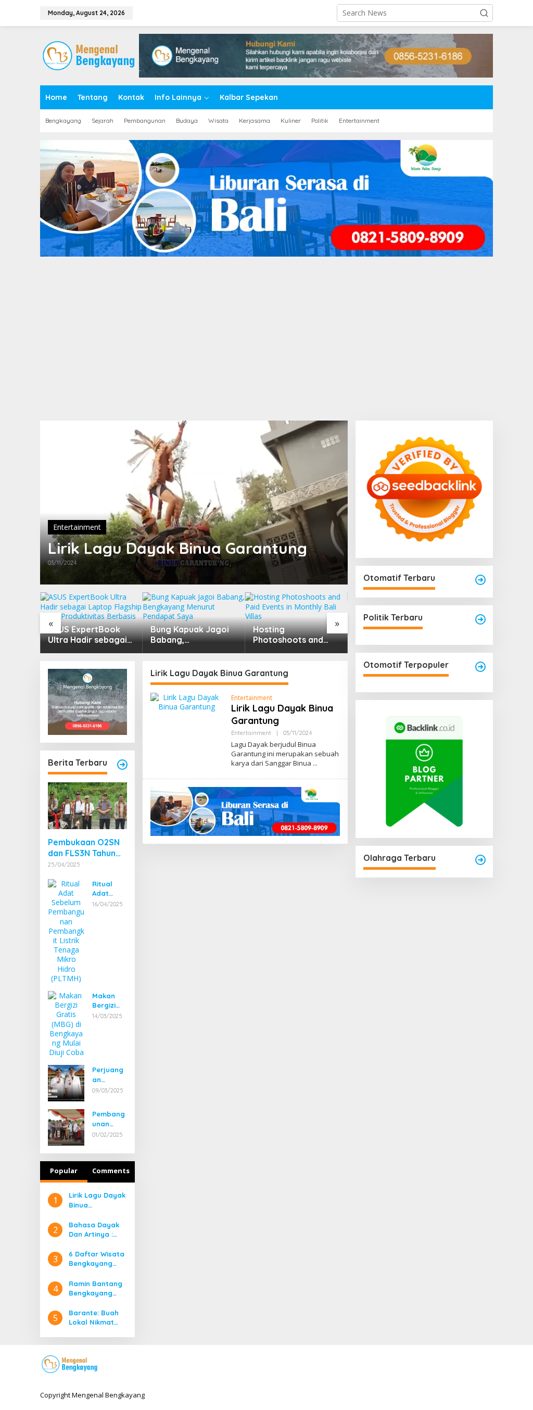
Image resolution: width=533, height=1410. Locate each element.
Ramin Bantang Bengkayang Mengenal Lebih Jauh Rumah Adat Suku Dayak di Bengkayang (96, 1288)
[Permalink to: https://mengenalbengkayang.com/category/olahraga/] (480, 860)
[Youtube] (470, 1364)
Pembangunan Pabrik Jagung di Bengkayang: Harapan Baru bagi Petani (109, 1119)
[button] (484, 13)
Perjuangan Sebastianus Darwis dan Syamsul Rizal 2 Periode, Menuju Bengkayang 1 (107, 1074)
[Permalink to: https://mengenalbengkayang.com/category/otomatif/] (480, 580)
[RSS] (486, 1364)
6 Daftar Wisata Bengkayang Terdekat (96, 1259)
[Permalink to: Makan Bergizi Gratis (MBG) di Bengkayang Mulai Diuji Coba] (66, 1023)
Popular (64, 1170)
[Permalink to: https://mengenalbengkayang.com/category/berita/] (122, 764)
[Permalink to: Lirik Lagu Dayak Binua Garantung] (194, 503)
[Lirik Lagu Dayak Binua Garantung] (315, 763)
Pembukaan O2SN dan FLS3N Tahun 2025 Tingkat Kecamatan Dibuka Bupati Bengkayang (86, 848)
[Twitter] (438, 1364)
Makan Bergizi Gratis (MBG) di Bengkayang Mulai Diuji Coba (109, 1001)
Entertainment (77, 527)
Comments (111, 1170)
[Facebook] (421, 1364)
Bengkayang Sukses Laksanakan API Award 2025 (294, 635)
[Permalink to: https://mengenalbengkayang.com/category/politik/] (480, 619)
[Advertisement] (266, 342)
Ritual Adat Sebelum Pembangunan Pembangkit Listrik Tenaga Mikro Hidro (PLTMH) (108, 889)
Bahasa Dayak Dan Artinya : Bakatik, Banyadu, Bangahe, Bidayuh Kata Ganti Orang (94, 1230)
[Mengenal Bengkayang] (89, 55)
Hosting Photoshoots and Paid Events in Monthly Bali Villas (186, 635)
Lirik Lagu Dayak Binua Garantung (177, 548)
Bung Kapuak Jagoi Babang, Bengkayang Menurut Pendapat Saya (87, 635)
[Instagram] (454, 1364)
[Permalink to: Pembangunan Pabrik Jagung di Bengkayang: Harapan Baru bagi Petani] (66, 1127)
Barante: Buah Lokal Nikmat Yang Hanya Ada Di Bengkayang (94, 1318)
